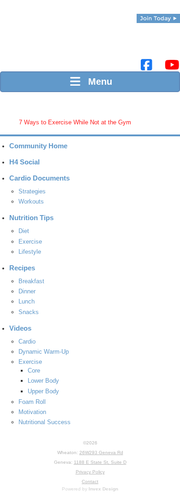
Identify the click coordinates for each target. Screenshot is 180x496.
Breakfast (31, 281)
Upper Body (43, 391)
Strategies (32, 191)
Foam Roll (32, 401)
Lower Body (43, 380)
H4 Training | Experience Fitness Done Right (16, 41)
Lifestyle (29, 251)
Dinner (27, 291)
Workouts (31, 201)
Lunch (26, 301)
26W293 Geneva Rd (101, 452)
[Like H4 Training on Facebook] (146, 65)
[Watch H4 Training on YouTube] (172, 65)
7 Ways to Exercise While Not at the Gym (75, 122)
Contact (90, 481)
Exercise (30, 241)
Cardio (27, 341)
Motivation (32, 411)
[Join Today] (158, 18)
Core (34, 370)
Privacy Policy (90, 471)
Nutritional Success (44, 422)
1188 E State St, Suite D (100, 462)
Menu (97, 81)
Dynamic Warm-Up (43, 351)
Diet (23, 231)
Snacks (28, 312)
